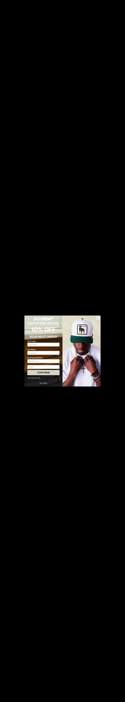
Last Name (31, 349)
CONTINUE (43, 372)
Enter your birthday (34, 358)
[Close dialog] (98, 318)
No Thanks (43, 383)
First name (31, 341)
